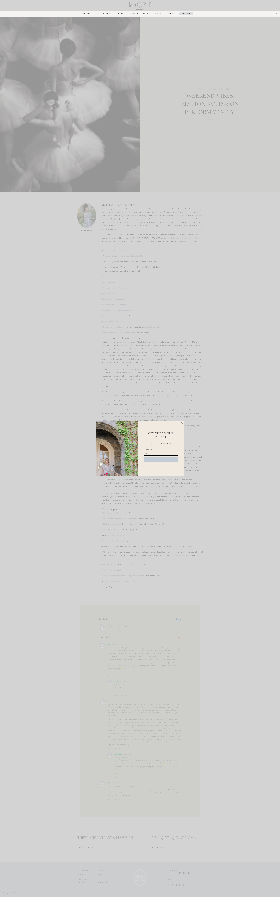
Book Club (119, 13)
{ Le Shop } (170, 13)
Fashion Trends (104, 13)
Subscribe (186, 13)
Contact (158, 13)
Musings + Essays (86, 13)
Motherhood (133, 13)
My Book (146, 13)
